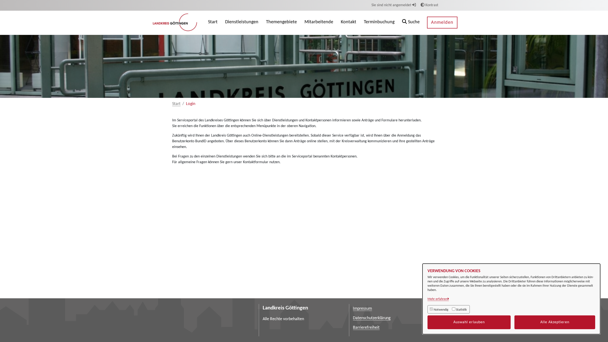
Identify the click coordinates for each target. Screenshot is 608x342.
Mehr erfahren (437, 299)
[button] (410, 23)
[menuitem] (212, 23)
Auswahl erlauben (469, 322)
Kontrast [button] (431, 5)
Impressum (362, 308)
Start (176, 104)
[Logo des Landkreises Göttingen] (175, 22)
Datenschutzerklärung (371, 318)
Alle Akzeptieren (554, 322)
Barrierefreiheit (366, 327)
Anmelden (442, 22)
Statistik (461, 310)
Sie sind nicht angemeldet (391, 5)
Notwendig (441, 310)
